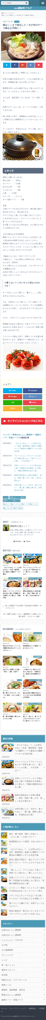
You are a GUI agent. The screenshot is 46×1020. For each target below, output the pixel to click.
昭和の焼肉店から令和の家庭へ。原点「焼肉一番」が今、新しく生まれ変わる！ (28, 477)
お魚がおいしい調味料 (11, 935)
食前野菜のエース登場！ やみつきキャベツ (27, 843)
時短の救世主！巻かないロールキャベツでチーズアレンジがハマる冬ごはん (26, 912)
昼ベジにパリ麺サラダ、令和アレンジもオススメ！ (26, 904)
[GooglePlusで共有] (23, 65)
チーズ (26, 504)
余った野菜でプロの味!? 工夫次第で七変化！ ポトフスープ (23, 607)
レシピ (7, 434)
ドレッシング (7, 955)
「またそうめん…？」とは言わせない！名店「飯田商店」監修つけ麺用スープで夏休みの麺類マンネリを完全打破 (28, 447)
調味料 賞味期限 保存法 (13, 990)
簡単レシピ (6, 985)
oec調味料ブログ (23, 8)
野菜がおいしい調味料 (22, 434)
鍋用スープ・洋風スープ (12, 501)
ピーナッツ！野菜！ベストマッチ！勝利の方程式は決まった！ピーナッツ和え (26, 889)
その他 (4, 945)
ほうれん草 (8, 508)
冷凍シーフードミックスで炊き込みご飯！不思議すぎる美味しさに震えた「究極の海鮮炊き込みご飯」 (28, 468)
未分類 (4, 975)
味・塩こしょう (8, 965)
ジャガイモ (16, 504)
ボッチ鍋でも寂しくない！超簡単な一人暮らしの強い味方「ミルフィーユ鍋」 (22, 615)
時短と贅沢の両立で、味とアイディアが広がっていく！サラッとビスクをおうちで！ (26, 862)
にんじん (35, 504)
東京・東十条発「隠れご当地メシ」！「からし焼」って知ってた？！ (25, 835)
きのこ (7, 504)
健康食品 (32, 1008)
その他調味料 (7, 950)
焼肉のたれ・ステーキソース (14, 980)
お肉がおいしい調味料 (11, 930)
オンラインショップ (18, 1008)
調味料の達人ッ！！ (20, 526)
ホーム (4, 1008)
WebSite (18, 541)
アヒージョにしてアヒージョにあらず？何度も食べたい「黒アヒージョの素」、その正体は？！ (28, 458)
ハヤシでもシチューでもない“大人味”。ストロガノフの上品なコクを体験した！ (26, 897)
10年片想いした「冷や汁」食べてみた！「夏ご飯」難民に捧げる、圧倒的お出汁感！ (28, 487)
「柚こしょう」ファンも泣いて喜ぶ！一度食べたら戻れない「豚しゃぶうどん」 (26, 871)
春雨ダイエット (8, 970)
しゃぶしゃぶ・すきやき (12, 940)
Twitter (28, 541)
